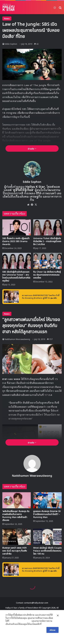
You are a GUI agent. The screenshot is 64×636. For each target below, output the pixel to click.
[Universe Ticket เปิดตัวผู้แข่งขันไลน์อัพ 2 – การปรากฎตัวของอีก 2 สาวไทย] (47, 227)
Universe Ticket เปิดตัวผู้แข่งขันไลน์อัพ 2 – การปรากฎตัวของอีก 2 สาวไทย (47, 241)
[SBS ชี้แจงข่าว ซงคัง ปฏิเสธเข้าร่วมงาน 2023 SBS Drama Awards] (16, 227)
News (7, 18)
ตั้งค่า (44, 623)
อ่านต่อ (31, 148)
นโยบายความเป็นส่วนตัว (20, 620)
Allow (52, 630)
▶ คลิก (54, 297)
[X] (36, 204)
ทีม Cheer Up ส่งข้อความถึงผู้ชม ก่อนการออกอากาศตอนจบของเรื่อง (47, 274)
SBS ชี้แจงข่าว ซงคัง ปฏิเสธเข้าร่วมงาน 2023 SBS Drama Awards (16, 241)
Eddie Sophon (11, 43)
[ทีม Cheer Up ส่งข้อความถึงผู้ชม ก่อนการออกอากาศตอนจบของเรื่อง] (47, 261)
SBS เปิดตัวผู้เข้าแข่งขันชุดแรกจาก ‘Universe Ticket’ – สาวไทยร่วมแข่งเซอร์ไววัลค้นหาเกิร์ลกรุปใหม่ (16, 276)
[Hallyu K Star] (8, 7)
